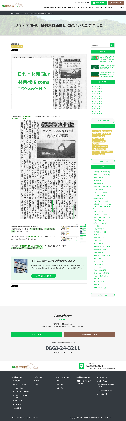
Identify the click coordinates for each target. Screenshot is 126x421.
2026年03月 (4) (97, 96)
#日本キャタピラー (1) (99, 288)
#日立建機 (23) (97, 180)
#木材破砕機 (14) (98, 198)
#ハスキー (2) (97, 267)
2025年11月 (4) (97, 106)
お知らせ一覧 (103, 377)
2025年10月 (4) (97, 109)
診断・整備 (60, 388)
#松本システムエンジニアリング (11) (102, 207)
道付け (37, 381)
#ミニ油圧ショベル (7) (99, 232)
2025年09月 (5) (97, 111)
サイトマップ (33, 418)
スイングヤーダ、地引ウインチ (21, 396)
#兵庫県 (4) (96, 255)
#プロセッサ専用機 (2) (99, 270)
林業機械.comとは (50, 7)
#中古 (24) (107, 175)
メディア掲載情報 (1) (99, 154)
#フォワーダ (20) (98, 183)
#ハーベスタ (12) (106, 204)
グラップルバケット (20, 384)
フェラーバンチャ (19, 388)
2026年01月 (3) (97, 101)
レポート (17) (106, 134)
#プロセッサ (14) (98, 189)
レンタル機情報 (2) (106, 151)
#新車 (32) (96, 172)
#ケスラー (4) (107, 246)
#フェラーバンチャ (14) (100, 192)
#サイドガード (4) (98, 252)
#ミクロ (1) (96, 285)
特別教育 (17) (97, 134)
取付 (58, 381)
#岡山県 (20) (96, 186)
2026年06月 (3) (97, 91)
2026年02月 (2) (97, 99)
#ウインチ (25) (97, 175)
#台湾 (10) (107, 214)
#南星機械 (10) (97, 214)
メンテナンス (90, 7)
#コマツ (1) (96, 279)
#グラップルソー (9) (99, 220)
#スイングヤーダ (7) (99, 238)
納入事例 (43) (97, 131)
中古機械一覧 (117, 3)
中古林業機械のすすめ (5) (100, 146)
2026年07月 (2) (97, 89)
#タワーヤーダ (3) (98, 261)
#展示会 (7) (96, 235)
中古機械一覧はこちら (89, 334)
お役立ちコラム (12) (98, 136)
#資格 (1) (106, 273)
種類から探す (61, 7)
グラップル (17, 381)
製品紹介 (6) (96, 144)
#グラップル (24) (98, 177)
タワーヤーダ (18, 401)
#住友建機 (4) (97, 249)
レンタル (81, 7)
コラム (121, 7)
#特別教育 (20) (106, 186)
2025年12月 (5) (97, 104)
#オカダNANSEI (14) (99, 195)
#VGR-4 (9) (103, 223)
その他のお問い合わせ (105, 390)
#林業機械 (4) (97, 246)
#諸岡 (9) (95, 223)
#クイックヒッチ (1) (99, 282)
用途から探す (72, 7)
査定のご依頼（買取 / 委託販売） (106, 386)
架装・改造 (60, 384)
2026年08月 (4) (97, 86)
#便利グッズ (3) (97, 258)
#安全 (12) (96, 204)
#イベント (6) (97, 241)
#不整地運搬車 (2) (98, 264)
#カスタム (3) (106, 255)
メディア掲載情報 (17, 46)
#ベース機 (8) (97, 226)
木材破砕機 (17, 408)
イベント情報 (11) (98, 139)
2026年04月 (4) (97, 94)
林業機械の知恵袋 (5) (99, 149)
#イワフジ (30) (105, 172)
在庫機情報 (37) (106, 131)
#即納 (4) (105, 249)
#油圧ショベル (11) (98, 211)
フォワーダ (17, 404)
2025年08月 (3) (97, 114)
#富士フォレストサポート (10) (101, 217)
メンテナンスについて (63, 377)
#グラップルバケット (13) (100, 201)
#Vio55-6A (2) (97, 273)
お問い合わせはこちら (43, 276)
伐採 (37, 384)
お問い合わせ (100, 3)
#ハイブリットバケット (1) (100, 276)
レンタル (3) (96, 151)
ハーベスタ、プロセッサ (21, 392)
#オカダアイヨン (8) (98, 229)
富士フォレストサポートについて (107, 7)
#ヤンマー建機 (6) (98, 244)
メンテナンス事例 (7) (99, 141)
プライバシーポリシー (18, 418)
